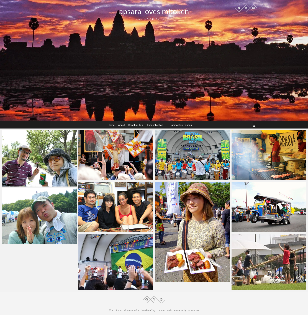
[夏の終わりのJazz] (269, 262)
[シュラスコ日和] (39, 158)
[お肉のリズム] (192, 155)
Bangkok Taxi (135, 125)
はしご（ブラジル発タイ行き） (180, 280)
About (121, 125)
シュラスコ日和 (18, 185)
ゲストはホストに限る (99, 230)
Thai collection (155, 125)
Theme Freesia (164, 310)
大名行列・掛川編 (249, 230)
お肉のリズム (170, 178)
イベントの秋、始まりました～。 (29, 242)
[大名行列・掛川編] (269, 207)
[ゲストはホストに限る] (115, 207)
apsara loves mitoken (154, 11)
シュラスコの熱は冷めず (253, 178)
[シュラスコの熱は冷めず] (269, 155)
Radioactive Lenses (181, 125)
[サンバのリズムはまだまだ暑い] (115, 262)
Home (111, 125)
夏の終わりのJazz (249, 288)
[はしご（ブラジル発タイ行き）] (192, 232)
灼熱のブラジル (95, 178)
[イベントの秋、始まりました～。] (39, 216)
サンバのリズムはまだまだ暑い (104, 288)
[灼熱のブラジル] (115, 155)
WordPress (193, 310)
